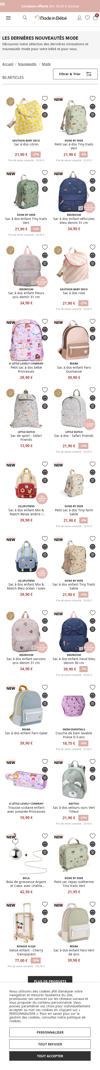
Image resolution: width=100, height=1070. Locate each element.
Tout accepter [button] (50, 1056)
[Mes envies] (87, 18)
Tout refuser (50, 1044)
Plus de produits (50, 981)
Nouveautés (27, 64)
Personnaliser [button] (50, 1032)
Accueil (7, 64)
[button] (8, 18)
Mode (46, 64)
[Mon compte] (79, 18)
